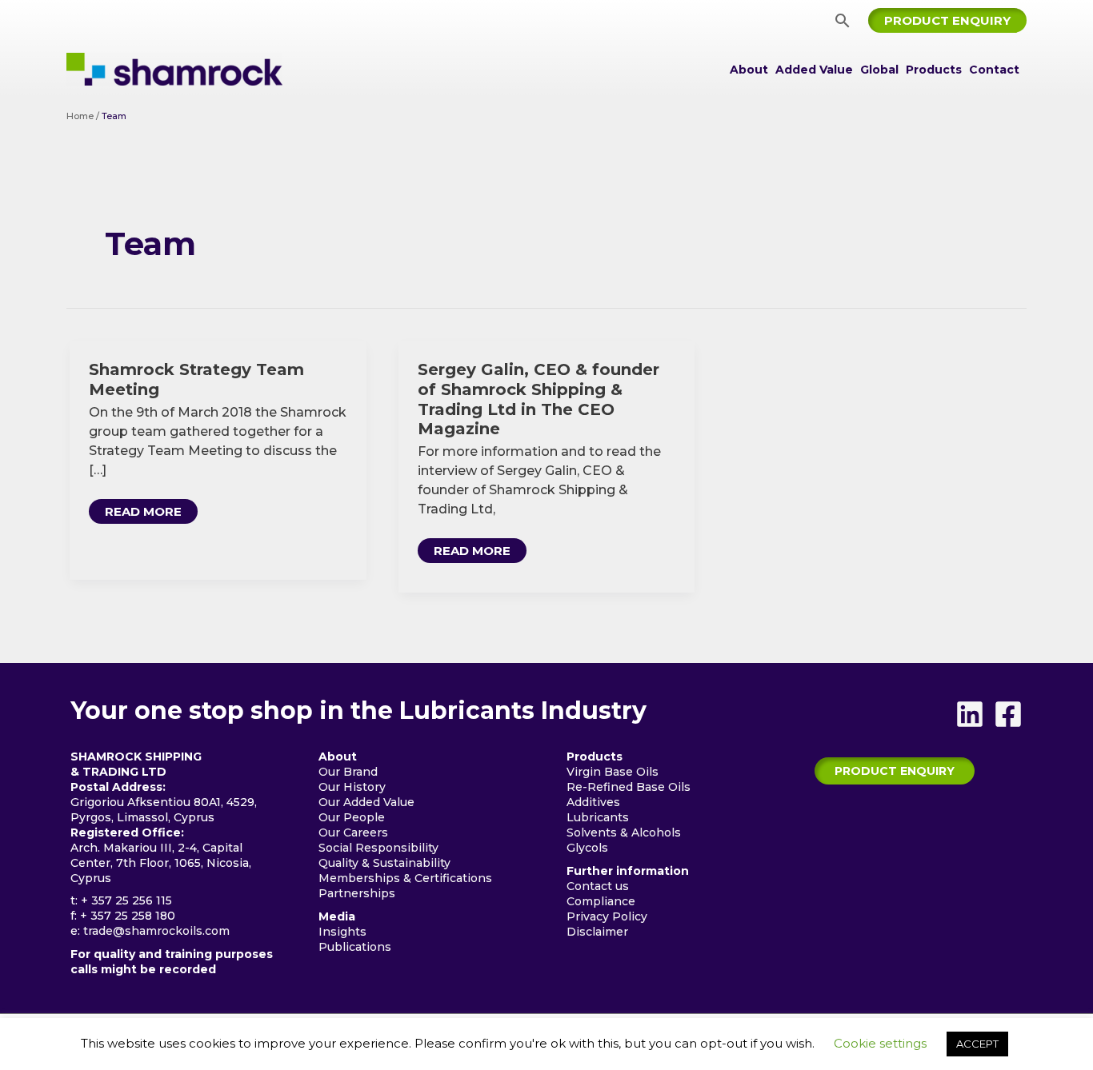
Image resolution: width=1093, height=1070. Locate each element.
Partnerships (356, 893)
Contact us (598, 886)
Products (934, 69)
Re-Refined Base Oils (629, 787)
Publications (354, 947)
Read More (143, 513)
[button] (842, 20)
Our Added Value (366, 802)
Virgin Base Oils (613, 772)
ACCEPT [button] (977, 1043)
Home (80, 116)
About (749, 69)
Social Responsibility (378, 847)
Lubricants (598, 817)
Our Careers (353, 832)
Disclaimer (597, 931)
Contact (994, 69)
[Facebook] (1008, 714)
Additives (593, 802)
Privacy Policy (607, 916)
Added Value (814, 69)
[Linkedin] (969, 714)
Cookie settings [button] (880, 1043)
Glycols (587, 847)
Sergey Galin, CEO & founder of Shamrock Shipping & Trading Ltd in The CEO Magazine (538, 399)
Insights (342, 931)
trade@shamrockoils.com (156, 931)
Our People (351, 817)
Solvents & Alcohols (624, 832)
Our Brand (348, 772)
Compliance (601, 901)
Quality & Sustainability (384, 863)
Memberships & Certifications (405, 878)
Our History (352, 787)
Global (879, 69)
